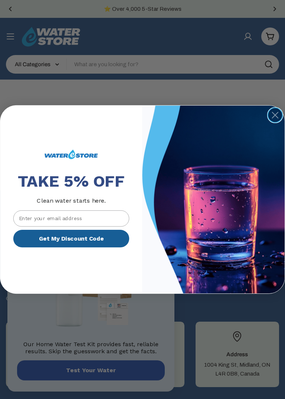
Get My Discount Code (71, 238)
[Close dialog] (275, 115)
